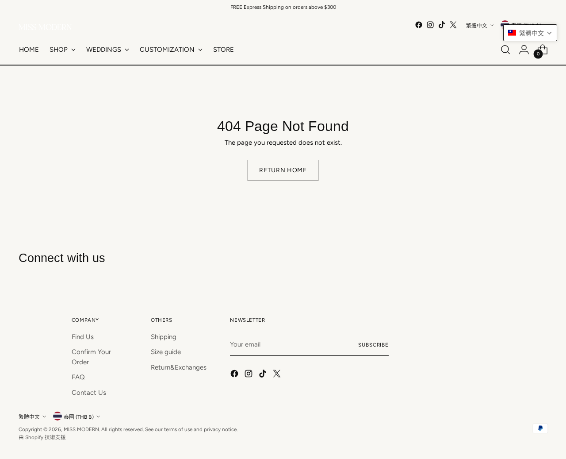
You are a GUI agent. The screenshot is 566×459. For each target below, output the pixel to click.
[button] (530, 33)
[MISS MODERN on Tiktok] (442, 25)
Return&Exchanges (179, 367)
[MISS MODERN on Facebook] (419, 25)
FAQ (78, 377)
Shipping (163, 337)
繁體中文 (476, 26)
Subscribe (373, 345)
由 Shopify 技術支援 (42, 437)
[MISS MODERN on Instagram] (430, 25)
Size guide (166, 352)
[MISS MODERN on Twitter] (453, 25)
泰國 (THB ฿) (79, 417)
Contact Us (89, 393)
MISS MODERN (81, 429)
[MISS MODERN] (45, 27)
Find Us (83, 337)
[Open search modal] (505, 49)
